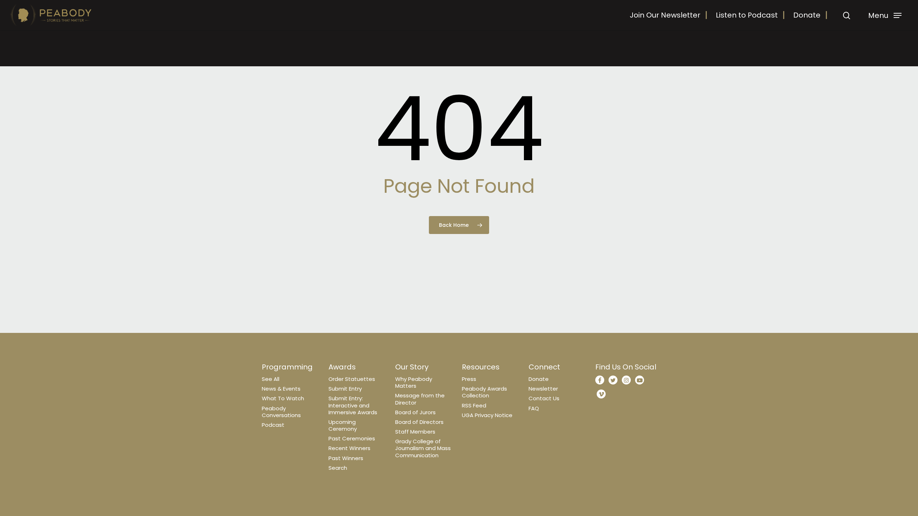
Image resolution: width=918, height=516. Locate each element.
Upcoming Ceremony (342, 425)
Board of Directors (419, 422)
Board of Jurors (415, 412)
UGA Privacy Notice (487, 415)
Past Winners (345, 458)
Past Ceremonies (351, 438)
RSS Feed (474, 405)
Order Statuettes (351, 379)
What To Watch (283, 398)
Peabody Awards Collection (484, 392)
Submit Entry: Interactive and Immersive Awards (352, 405)
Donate (806, 15)
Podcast (273, 425)
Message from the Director (420, 399)
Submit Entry (345, 388)
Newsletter (543, 388)
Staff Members (415, 431)
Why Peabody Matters (413, 382)
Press (469, 379)
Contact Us (544, 398)
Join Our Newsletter (665, 15)
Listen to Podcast (747, 15)
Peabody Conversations (281, 412)
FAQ (534, 408)
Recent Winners (349, 448)
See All (270, 379)
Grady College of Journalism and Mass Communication (423, 448)
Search (337, 468)
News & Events (281, 388)
